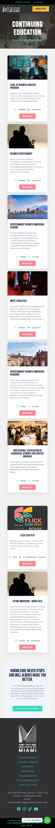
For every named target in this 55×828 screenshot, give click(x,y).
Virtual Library (27, 771)
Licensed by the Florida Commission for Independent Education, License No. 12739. (27, 823)
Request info (41, 8)
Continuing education (27, 780)
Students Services (27, 757)
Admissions (27, 766)
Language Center (27, 775)
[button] (27, 647)
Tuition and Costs (27, 784)
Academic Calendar (27, 762)
